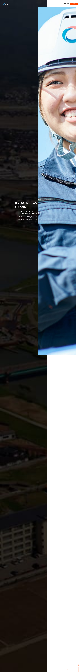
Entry (74, 3)
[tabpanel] (57, 181)
